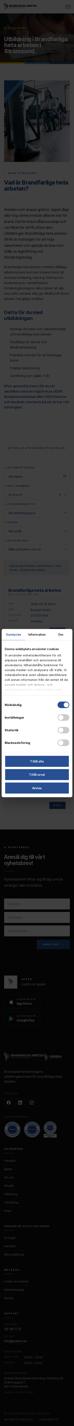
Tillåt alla (37, 761)
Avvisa (37, 788)
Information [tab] (37, 634)
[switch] (63, 717)
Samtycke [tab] (13, 634)
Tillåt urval (37, 775)
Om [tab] (60, 634)
